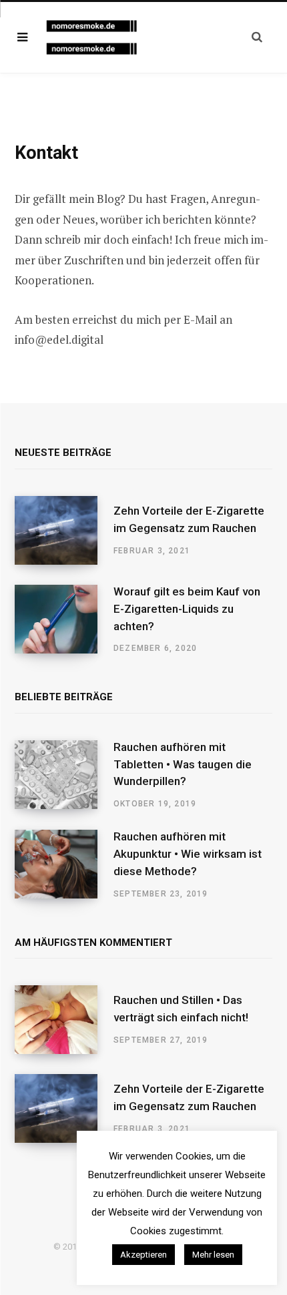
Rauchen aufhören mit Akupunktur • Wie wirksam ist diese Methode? (187, 854)
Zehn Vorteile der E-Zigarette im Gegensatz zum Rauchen (188, 519)
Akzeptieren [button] (143, 1255)
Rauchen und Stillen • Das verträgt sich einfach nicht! (180, 1008)
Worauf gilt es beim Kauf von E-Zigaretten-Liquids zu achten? (186, 609)
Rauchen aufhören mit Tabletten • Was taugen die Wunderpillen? (182, 764)
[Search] (257, 37)
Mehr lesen (213, 1255)
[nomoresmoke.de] (98, 38)
